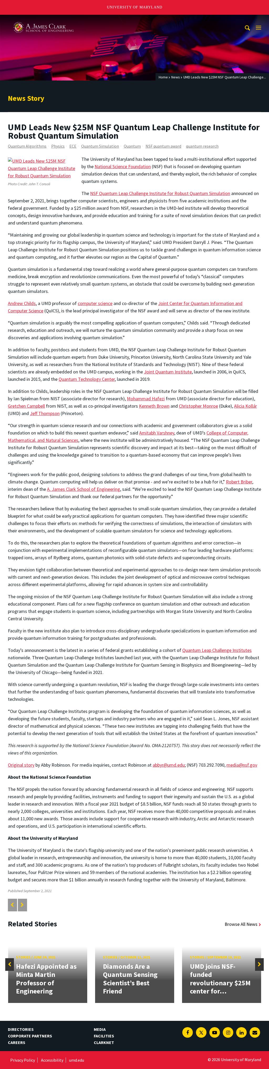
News (175, 77)
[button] (9, 964)
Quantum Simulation (100, 146)
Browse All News (241, 924)
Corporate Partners (30, 1035)
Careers (16, 1042)
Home (163, 77)
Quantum (132, 146)
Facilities (104, 1035)
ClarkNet (104, 1042)
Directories (21, 1029)
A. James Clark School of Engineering (43, 20)
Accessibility (52, 1060)
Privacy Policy (22, 1060)
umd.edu (76, 1060)
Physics (58, 146)
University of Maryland (134, 7)
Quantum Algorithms (27, 146)
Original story (21, 765)
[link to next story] (22, 905)
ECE (72, 146)
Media (100, 1029)
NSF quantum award (163, 146)
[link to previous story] (12, 905)
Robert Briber (239, 482)
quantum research (202, 146)
